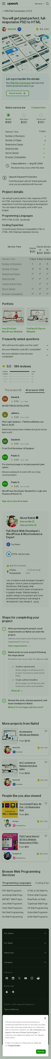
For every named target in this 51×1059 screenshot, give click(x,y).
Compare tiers (38, 107)
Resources (9, 953)
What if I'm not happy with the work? (25, 707)
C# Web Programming (37, 908)
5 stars (5, 371)
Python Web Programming (38, 895)
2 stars (5, 379)
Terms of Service (11, 1009)
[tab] (13, 390)
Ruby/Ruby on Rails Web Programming (38, 899)
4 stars (5, 374)
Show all (15, 690)
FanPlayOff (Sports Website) (36, 330)
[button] (19, 29)
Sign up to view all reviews (15, 501)
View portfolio (27, 525)
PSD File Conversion (20, 83)
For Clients (8, 933)
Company (8, 962)
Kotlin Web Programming (38, 916)
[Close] (45, 1018)
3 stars (5, 376)
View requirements (17, 646)
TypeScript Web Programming (38, 903)
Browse (38, 4)
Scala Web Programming (38, 912)
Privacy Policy (14, 1045)
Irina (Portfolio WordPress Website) (12, 330)
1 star (5, 382)
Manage (41, 1052)
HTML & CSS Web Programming (38, 890)
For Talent (8, 943)
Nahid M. (12, 29)
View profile (26, 521)
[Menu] (3, 3)
